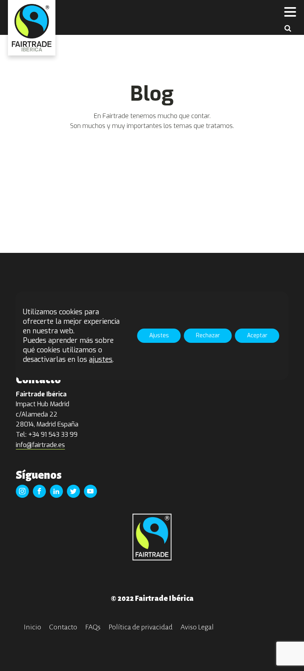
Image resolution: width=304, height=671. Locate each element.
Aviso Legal (197, 627)
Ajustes (159, 335)
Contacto (63, 627)
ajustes (100, 359)
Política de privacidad (140, 627)
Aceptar (257, 335)
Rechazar (208, 335)
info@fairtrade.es (40, 445)
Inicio (32, 627)
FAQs (93, 627)
